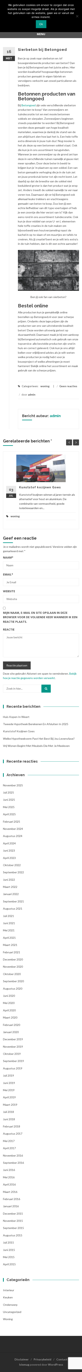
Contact (61, 1359)
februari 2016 (11, 1199)
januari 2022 (11, 894)
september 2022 (13, 872)
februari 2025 (11, 821)
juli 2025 (8, 792)
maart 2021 (10, 945)
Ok (41, 24)
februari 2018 (11, 1126)
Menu (41, 34)
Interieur (8, 1290)
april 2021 (9, 937)
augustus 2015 (12, 1235)
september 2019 (13, 1061)
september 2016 (13, 1162)
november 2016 (13, 1155)
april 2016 (9, 1184)
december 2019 (13, 1039)
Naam (8, 557)
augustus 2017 (12, 1133)
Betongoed (28, 105)
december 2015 (13, 1213)
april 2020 (9, 1010)
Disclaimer (22, 1359)
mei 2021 (9, 930)
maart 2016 (10, 1191)
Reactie (9, 629)
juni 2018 (9, 1119)
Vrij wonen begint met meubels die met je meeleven (36, 745)
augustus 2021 (12, 908)
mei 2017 (9, 1141)
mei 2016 (9, 1177)
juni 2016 (9, 1170)
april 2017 (9, 1148)
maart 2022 (10, 886)
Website (9, 591)
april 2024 (9, 843)
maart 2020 (10, 1017)
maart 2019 (10, 1104)
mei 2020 (9, 1003)
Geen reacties (68, 386)
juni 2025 (9, 799)
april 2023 (9, 858)
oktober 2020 (12, 974)
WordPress (55, 1364)
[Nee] (77, 16)
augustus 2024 (12, 836)
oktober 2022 (12, 865)
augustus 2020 (12, 988)
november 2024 (13, 828)
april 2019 (9, 1097)
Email (8, 574)
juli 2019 (8, 1075)
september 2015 (13, 1228)
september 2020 (13, 981)
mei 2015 (9, 1257)
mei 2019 (9, 1090)
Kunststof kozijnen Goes (40, 487)
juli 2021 (8, 916)
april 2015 (9, 1264)
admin (31, 394)
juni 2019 (9, 1083)
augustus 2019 (12, 1068)
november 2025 (13, 785)
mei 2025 (9, 807)
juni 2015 (9, 1250)
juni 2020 (9, 995)
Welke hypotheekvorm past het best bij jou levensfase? (39, 738)
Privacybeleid (42, 1359)
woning (45, 386)
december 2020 (13, 959)
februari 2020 (11, 1025)
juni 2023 (9, 850)
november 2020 (13, 966)
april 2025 (9, 814)
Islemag (24, 1364)
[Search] (46, 689)
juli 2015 (8, 1242)
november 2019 (13, 1046)
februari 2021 (11, 952)
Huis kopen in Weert (16, 717)
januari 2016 (11, 1206)
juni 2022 (9, 879)
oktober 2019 (12, 1053)
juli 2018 (8, 1111)
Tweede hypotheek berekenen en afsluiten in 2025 (35, 724)
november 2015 (13, 1220)
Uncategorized (12, 1312)
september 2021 (13, 901)
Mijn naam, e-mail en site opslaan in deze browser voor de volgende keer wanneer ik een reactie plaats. (40, 617)
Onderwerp (10, 1304)
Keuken (8, 1297)
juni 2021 (9, 923)
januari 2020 (11, 1032)
